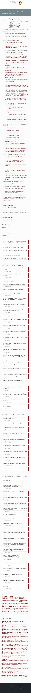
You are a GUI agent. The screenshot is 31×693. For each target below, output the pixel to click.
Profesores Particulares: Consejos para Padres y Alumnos (14, 624)
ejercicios (19, 600)
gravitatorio (11, 605)
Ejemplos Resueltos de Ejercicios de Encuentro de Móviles (14, 626)
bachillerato (7, 597)
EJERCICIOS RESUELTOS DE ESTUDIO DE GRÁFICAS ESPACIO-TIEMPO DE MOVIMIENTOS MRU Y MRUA (16, 64)
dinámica (22, 598)
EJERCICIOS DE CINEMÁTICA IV (14, 135)
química (13, 610)
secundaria (19, 611)
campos (4, 598)
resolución (4, 611)
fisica (20, 602)
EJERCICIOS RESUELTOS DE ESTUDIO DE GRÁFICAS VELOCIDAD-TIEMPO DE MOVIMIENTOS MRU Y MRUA (16, 69)
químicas (18, 609)
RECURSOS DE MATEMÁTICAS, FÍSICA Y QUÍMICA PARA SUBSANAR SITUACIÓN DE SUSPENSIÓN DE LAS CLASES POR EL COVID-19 (15, 636)
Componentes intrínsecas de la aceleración (11, 652)
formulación (6, 603)
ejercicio (13, 600)
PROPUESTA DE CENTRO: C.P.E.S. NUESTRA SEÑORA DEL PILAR (15, 251)
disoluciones (4, 600)
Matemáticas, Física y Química (18, 688)
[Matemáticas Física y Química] (15, 3)
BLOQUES (9, 688)
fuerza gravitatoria (14, 603)
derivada (17, 598)
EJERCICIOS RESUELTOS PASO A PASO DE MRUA (16, 60)
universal (13, 613)
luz (19, 606)
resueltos (11, 611)
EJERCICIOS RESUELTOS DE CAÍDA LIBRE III (17, 119)
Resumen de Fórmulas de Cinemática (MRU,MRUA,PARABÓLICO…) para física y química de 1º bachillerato (13, 673)
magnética (26, 606)
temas (10, 613)
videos (18, 613)
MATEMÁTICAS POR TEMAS (8, 217)
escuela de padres (14, 602)
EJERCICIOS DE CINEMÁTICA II (14, 130)
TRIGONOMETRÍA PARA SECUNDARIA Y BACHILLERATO (14, 258)
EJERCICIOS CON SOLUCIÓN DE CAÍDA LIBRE (17, 121)
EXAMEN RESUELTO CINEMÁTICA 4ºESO (14, 188)
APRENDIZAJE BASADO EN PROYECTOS (11, 255)
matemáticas (7, 608)
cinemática (9, 598)
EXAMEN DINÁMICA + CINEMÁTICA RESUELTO (15, 195)
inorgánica (5, 606)
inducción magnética (23, 605)
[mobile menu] (29, 3)
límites (22, 606)
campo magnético (20, 597)
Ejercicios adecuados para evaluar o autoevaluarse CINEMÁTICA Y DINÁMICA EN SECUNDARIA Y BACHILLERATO (14, 199)
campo (14, 597)
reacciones (22, 609)
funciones (21, 603)
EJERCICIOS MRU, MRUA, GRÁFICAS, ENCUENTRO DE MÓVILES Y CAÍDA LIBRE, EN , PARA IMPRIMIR (16, 85)
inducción (17, 605)
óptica (25, 613)
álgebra (22, 613)
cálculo (13, 598)
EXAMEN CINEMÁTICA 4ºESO (11, 184)
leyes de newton (13, 606)
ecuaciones (9, 600)
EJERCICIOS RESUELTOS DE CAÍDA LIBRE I (17, 114)
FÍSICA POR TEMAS (11, 207)
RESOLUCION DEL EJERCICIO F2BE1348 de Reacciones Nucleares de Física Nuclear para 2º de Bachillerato (14, 242)
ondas (8, 609)
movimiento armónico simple (18, 608)
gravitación (5, 605)
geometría (25, 603)
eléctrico (8, 602)
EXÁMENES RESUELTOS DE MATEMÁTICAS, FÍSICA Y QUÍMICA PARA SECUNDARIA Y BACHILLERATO (14, 247)
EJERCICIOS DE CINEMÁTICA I (14, 128)
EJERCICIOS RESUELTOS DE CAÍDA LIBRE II (17, 117)
